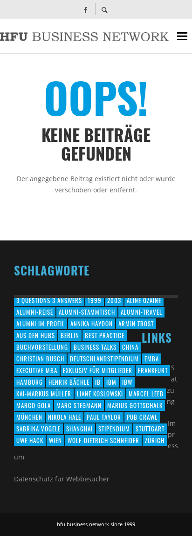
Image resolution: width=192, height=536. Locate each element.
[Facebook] (85, 9)
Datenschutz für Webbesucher (62, 478)
